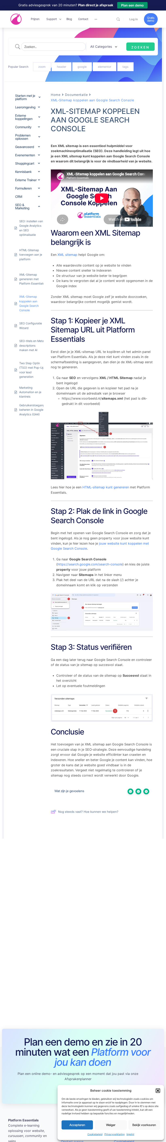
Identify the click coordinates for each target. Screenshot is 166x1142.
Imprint (130, 1134)
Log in (133, 19)
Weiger (110, 1125)
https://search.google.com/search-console (89, 564)
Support (51, 19)
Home (55, 95)
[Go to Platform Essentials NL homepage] (16, 19)
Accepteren (77, 1125)
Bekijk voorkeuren (144, 1125)
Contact (83, 19)
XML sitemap (67, 255)
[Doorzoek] (118, 19)
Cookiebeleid (94, 1134)
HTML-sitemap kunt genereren (105, 487)
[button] (158, 1091)
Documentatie (76, 95)
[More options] (95, 19)
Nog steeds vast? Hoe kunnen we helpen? (88, 812)
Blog (69, 19)
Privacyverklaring (114, 1134)
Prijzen (35, 19)
